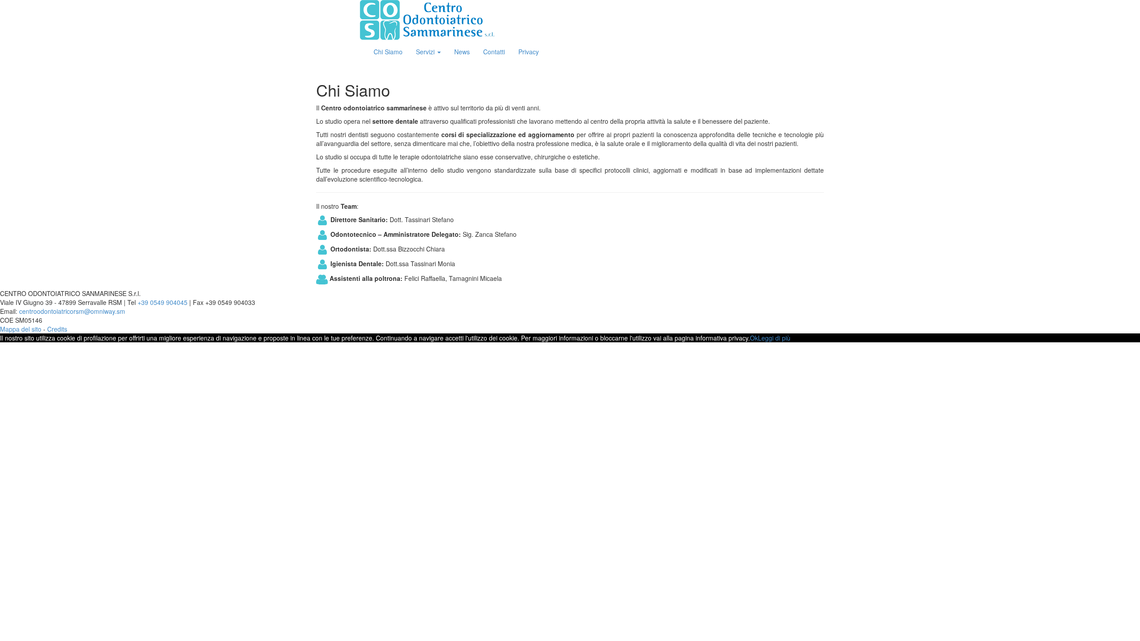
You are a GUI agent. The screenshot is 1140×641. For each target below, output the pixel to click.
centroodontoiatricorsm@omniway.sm (72, 311)
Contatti (494, 51)
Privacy (528, 51)
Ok (754, 337)
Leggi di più (774, 337)
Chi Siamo (388, 51)
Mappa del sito (20, 329)
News (462, 51)
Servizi (426, 51)
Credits (57, 329)
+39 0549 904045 (162, 302)
